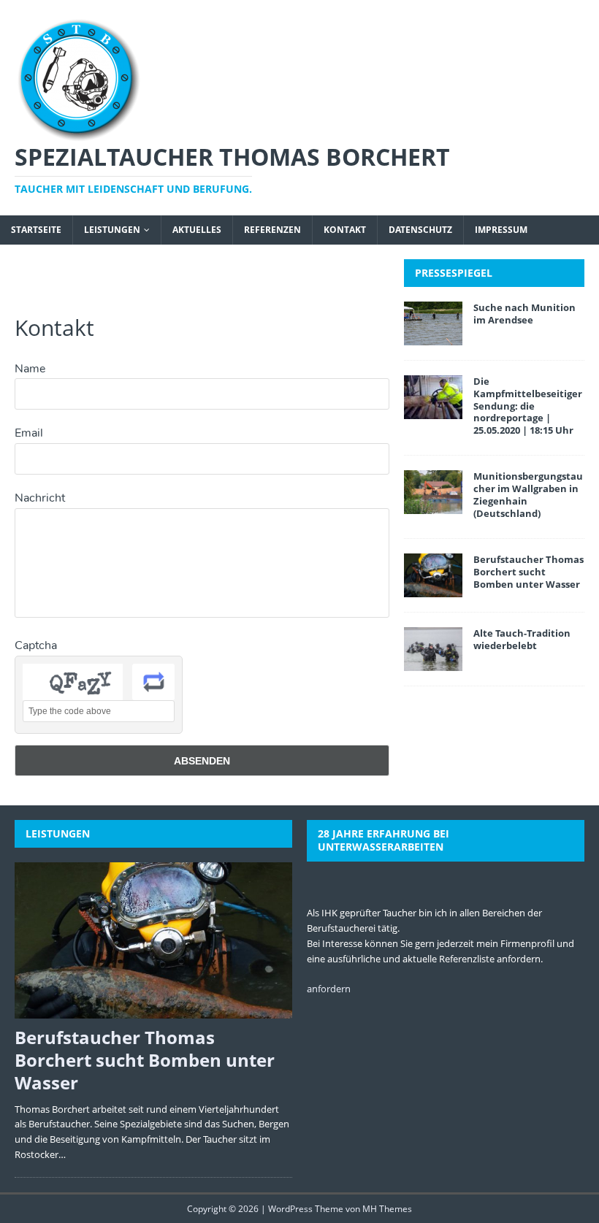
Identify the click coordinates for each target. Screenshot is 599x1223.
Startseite (36, 229)
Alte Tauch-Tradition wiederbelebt (522, 639)
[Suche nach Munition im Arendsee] (433, 336)
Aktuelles (196, 229)
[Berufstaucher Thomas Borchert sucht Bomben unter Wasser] (433, 589)
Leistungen (112, 229)
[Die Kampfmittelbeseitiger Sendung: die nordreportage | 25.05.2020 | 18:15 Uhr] (433, 410)
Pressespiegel (453, 273)
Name (30, 369)
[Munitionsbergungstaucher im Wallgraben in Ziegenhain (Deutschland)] (433, 506)
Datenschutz (420, 229)
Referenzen (272, 229)
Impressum (501, 229)
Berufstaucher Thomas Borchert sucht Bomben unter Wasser (528, 572)
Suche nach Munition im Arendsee (524, 313)
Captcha (36, 645)
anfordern (329, 988)
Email (29, 433)
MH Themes (387, 1209)
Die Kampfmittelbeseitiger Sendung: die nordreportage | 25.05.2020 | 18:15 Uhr (527, 406)
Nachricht (40, 498)
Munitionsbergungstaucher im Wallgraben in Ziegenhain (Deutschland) (528, 494)
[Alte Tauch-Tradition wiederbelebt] (433, 663)
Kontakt (345, 229)
